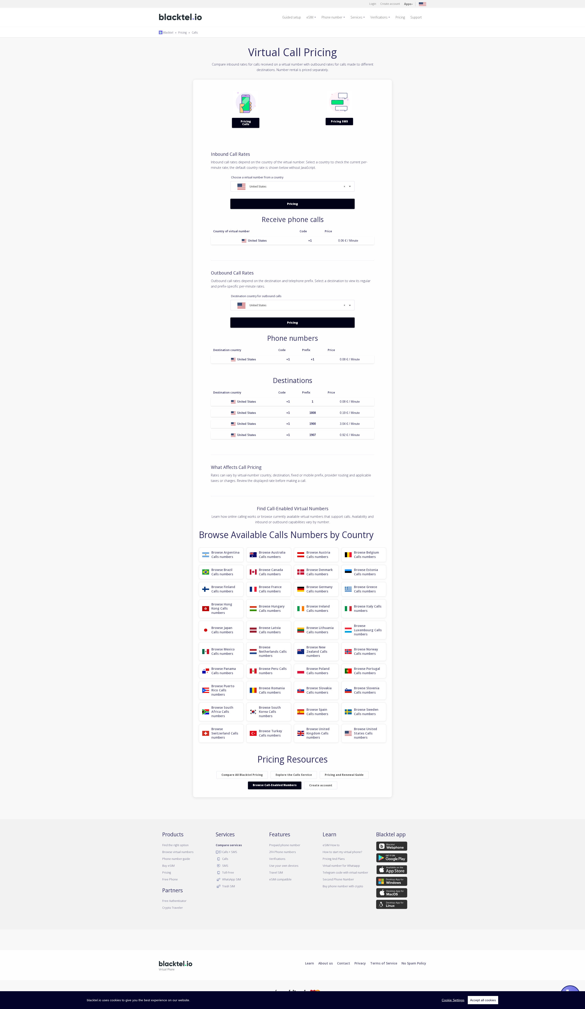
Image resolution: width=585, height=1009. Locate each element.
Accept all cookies (483, 1000)
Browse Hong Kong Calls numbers (221, 608)
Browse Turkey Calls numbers (270, 733)
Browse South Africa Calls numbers (222, 711)
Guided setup (291, 17)
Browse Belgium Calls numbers (366, 554)
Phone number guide (176, 859)
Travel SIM (276, 872)
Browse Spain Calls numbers (317, 711)
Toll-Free (227, 872)
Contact (343, 963)
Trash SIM (228, 886)
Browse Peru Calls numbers (273, 670)
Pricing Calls (246, 122)
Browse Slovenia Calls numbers (366, 690)
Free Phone (170, 879)
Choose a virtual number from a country (257, 177)
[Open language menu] (422, 4)
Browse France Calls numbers (270, 589)
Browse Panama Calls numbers (223, 670)
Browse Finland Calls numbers (223, 589)
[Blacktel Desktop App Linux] (391, 905)
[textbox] (292, 186)
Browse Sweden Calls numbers (366, 711)
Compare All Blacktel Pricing (242, 775)
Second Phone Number (338, 879)
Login (372, 4)
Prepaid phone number (284, 845)
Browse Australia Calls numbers (272, 554)
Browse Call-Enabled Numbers (275, 785)
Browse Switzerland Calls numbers (224, 733)
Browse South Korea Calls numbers (270, 711)
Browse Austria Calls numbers (318, 554)
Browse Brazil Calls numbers (222, 572)
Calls (195, 32)
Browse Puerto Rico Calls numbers (222, 690)
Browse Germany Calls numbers (319, 589)
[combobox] (292, 186)
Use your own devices (283, 866)
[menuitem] (293, 17)
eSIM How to (331, 845)
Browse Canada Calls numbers (271, 572)
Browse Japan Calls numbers (222, 630)
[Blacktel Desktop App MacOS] (391, 894)
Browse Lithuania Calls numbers (320, 630)
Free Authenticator (174, 901)
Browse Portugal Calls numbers (367, 670)
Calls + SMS (229, 852)
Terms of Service (383, 963)
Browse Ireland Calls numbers (318, 608)
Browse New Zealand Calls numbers (316, 651)
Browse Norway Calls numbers (366, 651)
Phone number (332, 17)
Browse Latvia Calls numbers (270, 630)
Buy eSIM (168, 866)
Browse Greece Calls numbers (365, 589)
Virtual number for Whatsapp (341, 866)
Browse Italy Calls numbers (367, 608)
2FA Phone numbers (282, 852)
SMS (224, 866)
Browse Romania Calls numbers (272, 690)
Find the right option (175, 845)
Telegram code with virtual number (345, 872)
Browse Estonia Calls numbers (366, 572)
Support (416, 17)
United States (257, 240)
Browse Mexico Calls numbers (223, 651)
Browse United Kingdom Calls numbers (318, 733)
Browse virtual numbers (177, 852)
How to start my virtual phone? (342, 852)
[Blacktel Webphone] (391, 847)
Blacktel (167, 32)
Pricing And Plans (334, 859)
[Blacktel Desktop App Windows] (391, 882)
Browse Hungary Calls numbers (272, 608)
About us (325, 963)
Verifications (378, 17)
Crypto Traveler (172, 908)
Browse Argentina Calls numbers (225, 554)
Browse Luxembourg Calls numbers (368, 629)
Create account (390, 4)
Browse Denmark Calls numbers (319, 572)
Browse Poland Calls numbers (318, 670)
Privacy (360, 963)
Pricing (400, 17)
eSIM (309, 17)
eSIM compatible (280, 879)
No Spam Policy (414, 963)
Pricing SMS (339, 121)
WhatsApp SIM (231, 879)
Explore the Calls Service (294, 775)
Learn (309, 963)
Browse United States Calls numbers (365, 733)
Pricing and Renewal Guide (344, 775)
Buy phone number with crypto (343, 886)
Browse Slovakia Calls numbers (319, 690)
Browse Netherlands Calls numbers (273, 651)
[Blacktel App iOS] (391, 870)
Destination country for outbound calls (256, 296)
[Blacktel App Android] (391, 858)
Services (356, 17)
